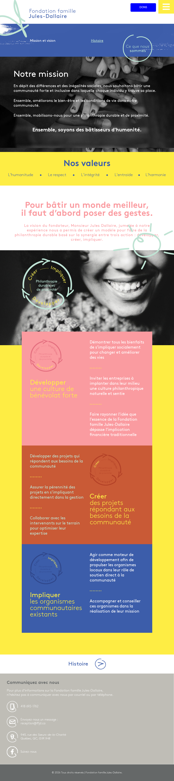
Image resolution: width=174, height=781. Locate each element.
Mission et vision (43, 40)
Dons (143, 7)
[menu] (166, 7)
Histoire (97, 40)
